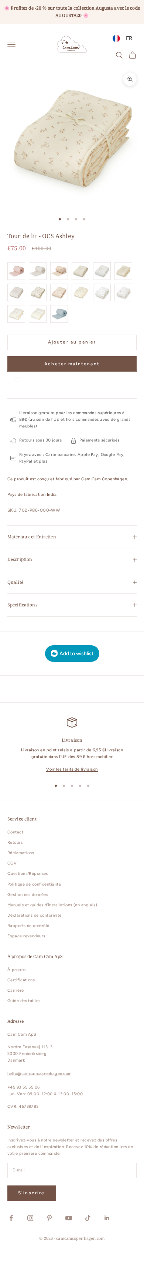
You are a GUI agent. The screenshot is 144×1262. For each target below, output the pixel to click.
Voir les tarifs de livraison (71, 769)
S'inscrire (31, 1192)
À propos (16, 969)
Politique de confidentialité (34, 884)
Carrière (15, 990)
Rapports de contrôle (28, 925)
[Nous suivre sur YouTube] (68, 1218)
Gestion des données (27, 894)
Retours (15, 842)
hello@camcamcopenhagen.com (39, 1073)
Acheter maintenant (72, 363)
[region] (72, 745)
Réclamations (20, 852)
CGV (12, 863)
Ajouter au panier (72, 342)
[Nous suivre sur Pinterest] (49, 1218)
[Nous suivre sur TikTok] (88, 1218)
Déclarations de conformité (34, 915)
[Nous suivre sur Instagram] (30, 1218)
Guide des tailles (23, 1000)
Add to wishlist (76, 653)
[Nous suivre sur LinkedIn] (107, 1218)
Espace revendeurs (26, 936)
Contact (15, 832)
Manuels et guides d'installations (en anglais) (52, 905)
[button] (17, 379)
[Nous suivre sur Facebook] (11, 1218)
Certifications (21, 980)
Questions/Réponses (27, 873)
